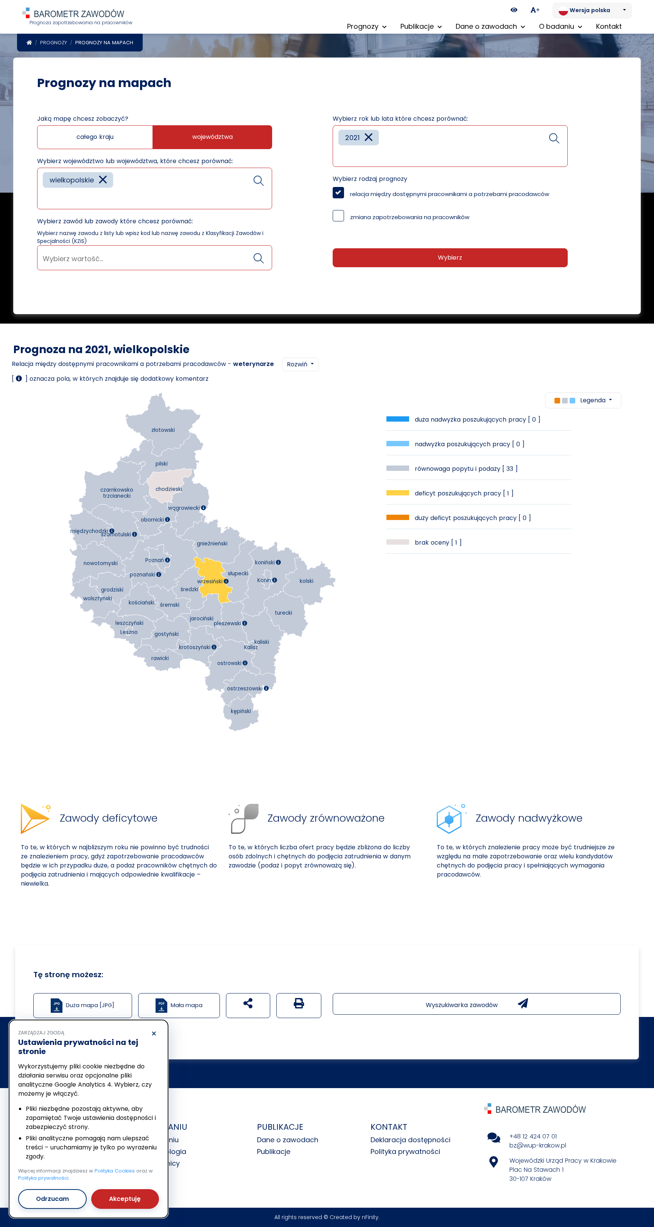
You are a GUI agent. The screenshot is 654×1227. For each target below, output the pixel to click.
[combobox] (154, 188)
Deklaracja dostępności (410, 1139)
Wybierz (450, 257)
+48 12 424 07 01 (533, 1136)
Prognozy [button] (363, 26)
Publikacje (273, 1151)
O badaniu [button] (557, 26)
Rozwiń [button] (298, 364)
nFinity (370, 1217)
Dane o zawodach (287, 1139)
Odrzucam (52, 1198)
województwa (212, 136)
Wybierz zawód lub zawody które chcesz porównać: (115, 221)
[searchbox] (45, 198)
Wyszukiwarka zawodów (463, 1005)
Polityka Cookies (115, 1171)
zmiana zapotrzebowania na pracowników (409, 217)
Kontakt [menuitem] (609, 26)
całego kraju (95, 136)
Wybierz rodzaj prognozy (370, 178)
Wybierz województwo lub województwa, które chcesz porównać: (135, 161)
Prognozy (53, 42)
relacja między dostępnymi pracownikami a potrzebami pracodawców (449, 194)
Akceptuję (125, 1198)
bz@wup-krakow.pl (537, 1145)
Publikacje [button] (418, 26)
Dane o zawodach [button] (487, 26)
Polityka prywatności (405, 1151)
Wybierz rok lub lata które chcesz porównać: (400, 118)
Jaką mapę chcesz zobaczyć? (82, 118)
